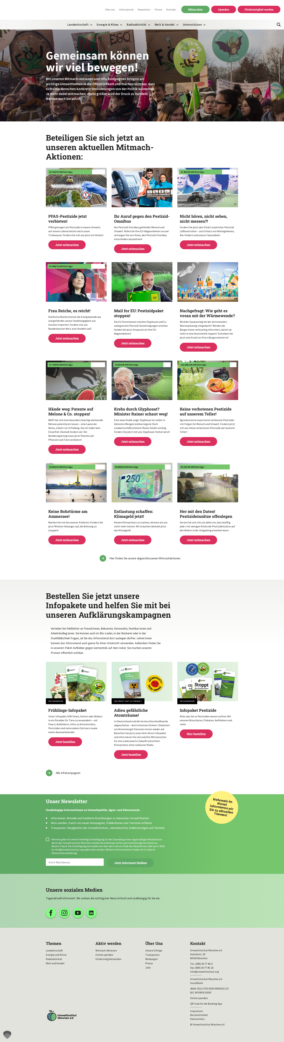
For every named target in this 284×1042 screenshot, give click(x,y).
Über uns (110, 9)
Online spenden (104, 954)
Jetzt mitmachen (76, 230)
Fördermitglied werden (259, 9)
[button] (7, 1035)
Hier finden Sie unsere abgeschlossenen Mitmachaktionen (144, 558)
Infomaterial (126, 9)
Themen (53, 943)
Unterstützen (192, 24)
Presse (158, 9)
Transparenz (152, 954)
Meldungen (151, 959)
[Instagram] (64, 913)
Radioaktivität (136, 24)
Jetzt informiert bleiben (130, 863)
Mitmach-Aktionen (106, 950)
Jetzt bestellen (76, 725)
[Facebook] (51, 913)
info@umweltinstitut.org (69, 849)
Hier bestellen (207, 721)
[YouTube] (78, 913)
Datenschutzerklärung (64, 853)
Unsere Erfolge (153, 950)
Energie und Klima (56, 954)
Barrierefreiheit (199, 1015)
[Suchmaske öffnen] (279, 25)
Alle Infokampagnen (68, 773)
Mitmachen (192, 9)
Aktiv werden (108, 943)
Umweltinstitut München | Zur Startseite (24, 9)
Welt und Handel (55, 963)
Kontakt (171, 9)
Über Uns (154, 943)
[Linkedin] (91, 913)
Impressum (196, 1011)
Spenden (223, 9)
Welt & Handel (165, 24)
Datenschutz (197, 1019)
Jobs (148, 967)
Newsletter (144, 9)
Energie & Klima (107, 24)
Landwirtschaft (78, 24)
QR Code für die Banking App (206, 1003)
